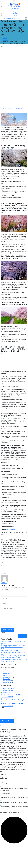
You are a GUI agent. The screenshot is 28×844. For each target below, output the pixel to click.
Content (4, 108)
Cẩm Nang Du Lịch (15, 12)
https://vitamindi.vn (11, 529)
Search (3, 633)
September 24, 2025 (7, 691)
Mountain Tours (7, 677)
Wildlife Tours (7, 682)
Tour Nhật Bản (15, 10)
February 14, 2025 (13, 108)
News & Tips (6, 679)
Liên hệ (15, 15)
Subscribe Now (6, 721)
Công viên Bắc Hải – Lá (9, 688)
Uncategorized (7, 681)
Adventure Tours (8, 672)
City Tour (5, 40)
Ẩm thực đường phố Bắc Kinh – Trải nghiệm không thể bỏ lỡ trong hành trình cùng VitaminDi (13, 647)
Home (5, 38)
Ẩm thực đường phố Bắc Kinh (11, 694)
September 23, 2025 (7, 697)
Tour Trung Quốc (15, 6)
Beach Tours (6, 673)
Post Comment (7, 630)
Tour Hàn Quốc (15, 8)
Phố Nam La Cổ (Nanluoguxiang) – (13, 703)
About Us (15, 13)
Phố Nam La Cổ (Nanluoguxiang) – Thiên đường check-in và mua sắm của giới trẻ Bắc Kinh (13, 652)
